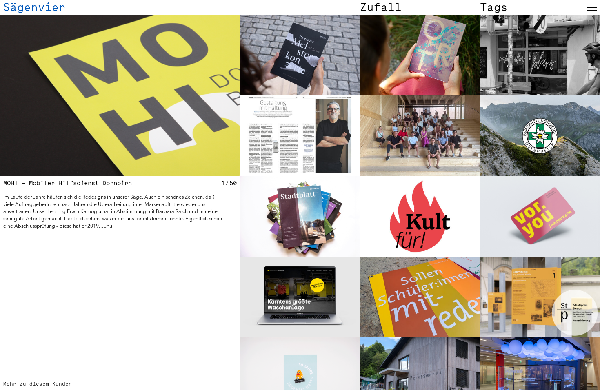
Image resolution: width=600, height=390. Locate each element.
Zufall (381, 7)
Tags (494, 7)
